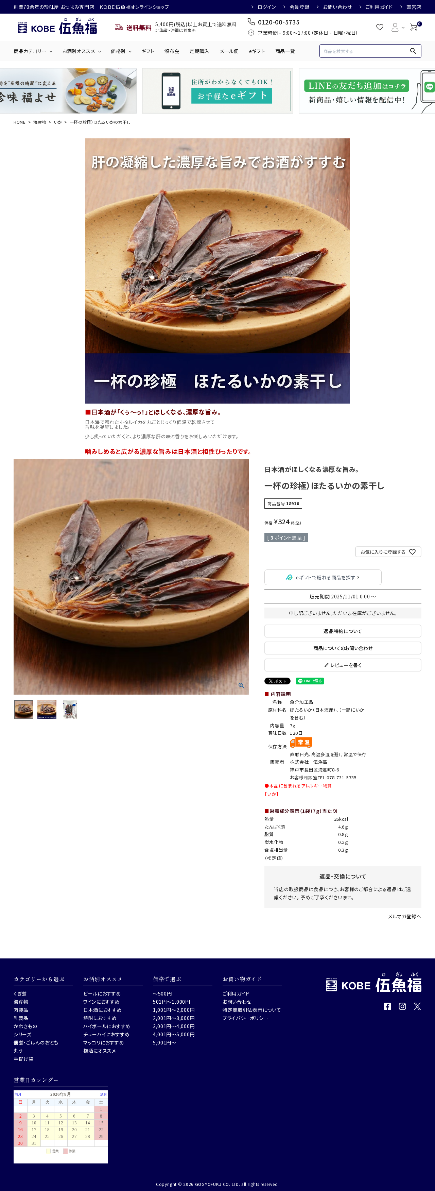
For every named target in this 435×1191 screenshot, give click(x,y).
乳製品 (21, 1018)
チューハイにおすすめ (106, 1034)
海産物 (39, 122)
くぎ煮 (20, 993)
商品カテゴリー (30, 51)
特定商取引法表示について (252, 1009)
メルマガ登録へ (404, 916)
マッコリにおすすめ (103, 1042)
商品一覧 (285, 51)
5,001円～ (164, 1042)
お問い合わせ (337, 6)
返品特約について (343, 631)
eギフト (257, 51)
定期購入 (200, 51)
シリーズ (23, 1034)
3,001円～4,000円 (174, 1026)
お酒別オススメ (78, 51)
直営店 (413, 6)
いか (58, 122)
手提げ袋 (24, 1058)
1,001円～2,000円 (174, 1009)
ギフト (147, 51)
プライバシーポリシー (245, 1018)
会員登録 (300, 6)
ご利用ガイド (379, 6)
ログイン (267, 6)
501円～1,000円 (171, 1001)
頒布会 (171, 51)
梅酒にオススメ (99, 1050)
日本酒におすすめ (102, 1009)
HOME (20, 122)
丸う (18, 1050)
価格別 (118, 51)
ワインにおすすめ (101, 1001)
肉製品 (21, 1009)
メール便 (229, 51)
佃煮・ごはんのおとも (36, 1042)
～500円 (162, 993)
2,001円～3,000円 (174, 1018)
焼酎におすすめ (100, 1018)
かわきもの (25, 1026)
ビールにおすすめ (102, 993)
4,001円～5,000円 (174, 1034)
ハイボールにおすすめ (106, 1026)
